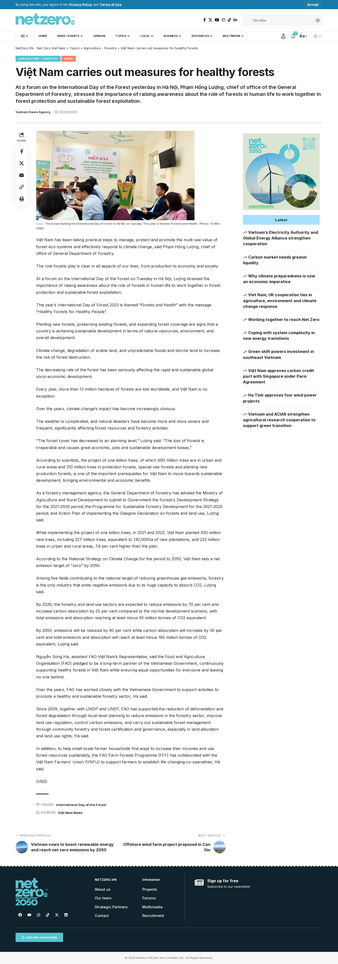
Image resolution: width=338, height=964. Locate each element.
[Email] (21, 175)
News (68, 58)
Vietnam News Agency (33, 112)
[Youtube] (29, 914)
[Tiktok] (47, 914)
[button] (281, 220)
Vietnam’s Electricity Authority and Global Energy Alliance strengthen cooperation (280, 238)
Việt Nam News (70, 813)
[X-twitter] (56, 914)
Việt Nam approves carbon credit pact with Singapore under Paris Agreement (278, 376)
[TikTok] (229, 20)
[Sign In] (283, 36)
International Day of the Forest (81, 805)
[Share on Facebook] (21, 151)
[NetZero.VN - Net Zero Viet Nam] (45, 20)
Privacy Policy (80, 4)
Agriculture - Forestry (38, 58)
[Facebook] (204, 20)
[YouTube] (217, 20)
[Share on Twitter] (21, 163)
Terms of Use (110, 4)
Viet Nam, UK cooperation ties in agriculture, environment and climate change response (279, 300)
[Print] (21, 199)
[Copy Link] (21, 187)
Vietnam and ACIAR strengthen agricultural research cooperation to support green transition (279, 420)
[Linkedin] (65, 914)
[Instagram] (223, 20)
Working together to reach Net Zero (283, 319)
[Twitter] (210, 20)
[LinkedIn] (235, 20)
